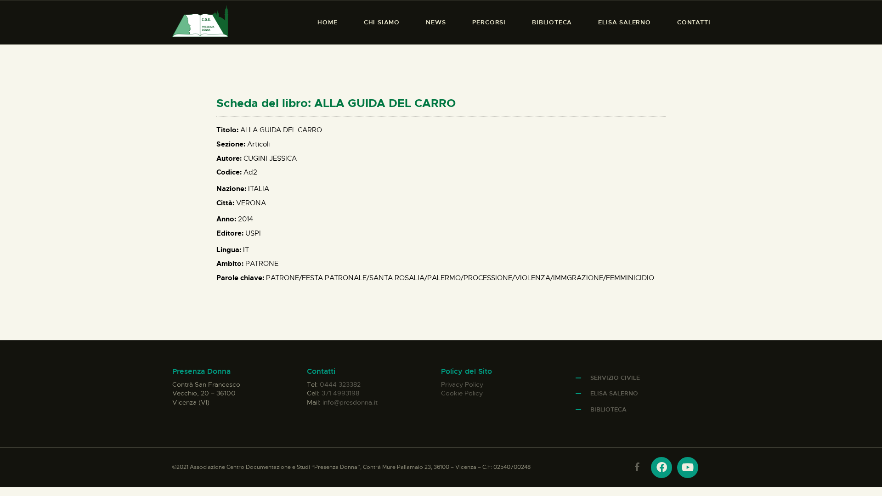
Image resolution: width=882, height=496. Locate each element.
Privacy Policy (462, 384)
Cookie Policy (462, 393)
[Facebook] (661, 467)
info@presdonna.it (350, 402)
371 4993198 (340, 393)
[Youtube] (687, 467)
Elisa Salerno (614, 393)
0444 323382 (340, 384)
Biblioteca (608, 409)
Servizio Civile (615, 378)
